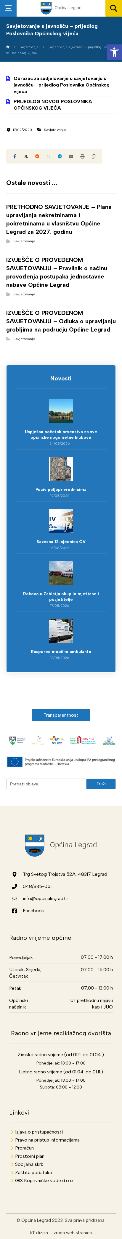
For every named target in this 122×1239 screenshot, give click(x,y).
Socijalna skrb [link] (29, 1164)
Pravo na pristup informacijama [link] (47, 1140)
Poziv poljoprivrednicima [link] (61, 489)
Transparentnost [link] (61, 715)
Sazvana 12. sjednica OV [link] (61, 541)
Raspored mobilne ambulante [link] (61, 651)
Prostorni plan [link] (29, 1156)
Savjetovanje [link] (55, 130)
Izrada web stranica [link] (72, 1232)
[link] (114, 52)
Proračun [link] (24, 1148)
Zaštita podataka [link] (33, 1172)
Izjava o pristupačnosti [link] (39, 1132)
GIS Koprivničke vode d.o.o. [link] (44, 1180)
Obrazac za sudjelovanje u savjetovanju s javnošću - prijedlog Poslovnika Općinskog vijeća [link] (62, 85)
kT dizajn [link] (39, 1232)
